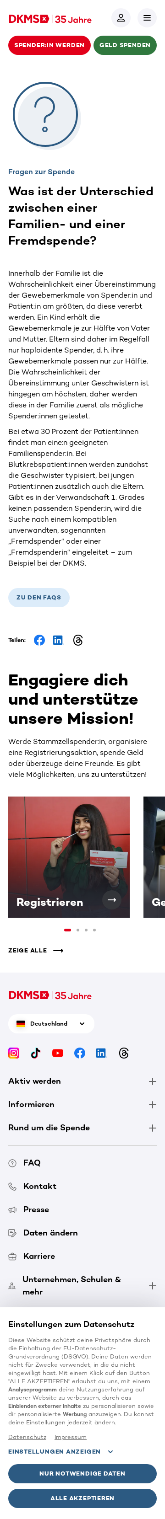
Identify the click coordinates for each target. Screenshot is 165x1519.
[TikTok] (35, 1053)
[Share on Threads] (77, 640)
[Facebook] (79, 1053)
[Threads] (123, 1053)
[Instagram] (13, 1053)
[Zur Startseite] (50, 18)
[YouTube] (57, 1053)
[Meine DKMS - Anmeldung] (121, 17)
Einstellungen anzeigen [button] (54, 1451)
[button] (147, 17)
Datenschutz (27, 1436)
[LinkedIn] (101, 1053)
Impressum (71, 1436)
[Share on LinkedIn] (58, 640)
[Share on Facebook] (39, 640)
